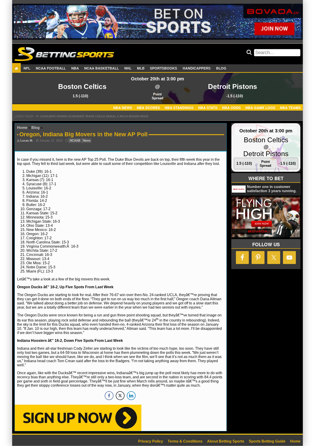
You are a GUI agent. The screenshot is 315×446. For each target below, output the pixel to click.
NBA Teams (290, 107)
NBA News (122, 107)
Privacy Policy (150, 441)
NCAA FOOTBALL (51, 68)
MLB (141, 68)
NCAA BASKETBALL (101, 68)
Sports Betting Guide (267, 441)
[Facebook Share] (109, 395)
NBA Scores (148, 107)
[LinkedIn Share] (131, 395)
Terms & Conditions (185, 441)
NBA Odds (231, 107)
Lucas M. (26, 140)
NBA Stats (207, 107)
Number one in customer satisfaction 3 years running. (272, 189)
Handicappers (197, 68)
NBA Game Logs (260, 107)
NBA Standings (179, 107)
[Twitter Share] (120, 395)
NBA (75, 68)
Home (22, 128)
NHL (127, 68)
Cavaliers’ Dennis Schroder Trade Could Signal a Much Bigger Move (94, 116)
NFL (27, 68)
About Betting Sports (225, 441)
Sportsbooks (163, 68)
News (87, 140)
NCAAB (75, 140)
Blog (221, 68)
